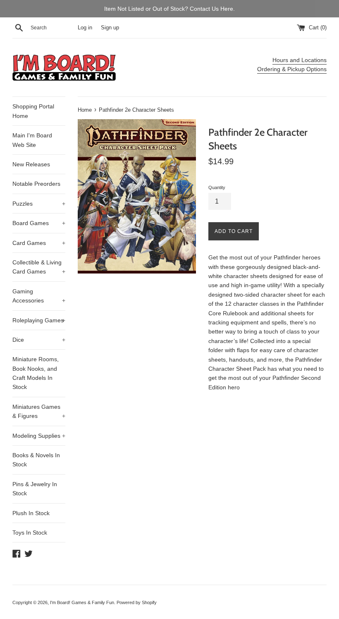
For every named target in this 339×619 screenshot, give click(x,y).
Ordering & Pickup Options (292, 69)
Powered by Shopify (137, 602)
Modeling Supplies (38, 435)
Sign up (110, 28)
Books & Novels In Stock (36, 460)
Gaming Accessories (38, 296)
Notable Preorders (36, 183)
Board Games (38, 223)
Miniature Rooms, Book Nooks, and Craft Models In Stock (35, 373)
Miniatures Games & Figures (38, 411)
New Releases (31, 164)
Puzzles (38, 203)
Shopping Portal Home (33, 111)
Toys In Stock (29, 532)
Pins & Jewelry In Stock (34, 489)
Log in (85, 28)
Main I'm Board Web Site (32, 140)
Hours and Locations (299, 60)
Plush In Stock (31, 513)
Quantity (216, 187)
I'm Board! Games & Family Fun (82, 602)
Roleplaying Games (38, 320)
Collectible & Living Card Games (38, 267)
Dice (38, 339)
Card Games (38, 243)
